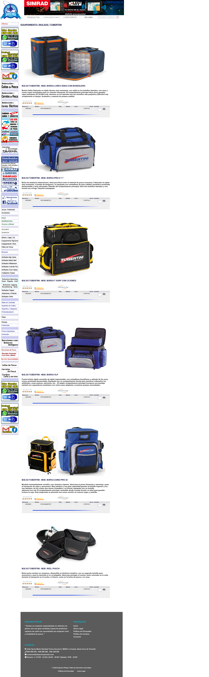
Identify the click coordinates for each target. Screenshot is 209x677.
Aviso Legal (78, 628)
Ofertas (5, 24)
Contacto (77, 637)
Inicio (75, 626)
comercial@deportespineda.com (40, 654)
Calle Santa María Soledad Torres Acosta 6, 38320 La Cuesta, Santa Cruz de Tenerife (61, 649)
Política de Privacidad (82, 631)
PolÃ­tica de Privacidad (66, 671)
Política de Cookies (81, 634)
